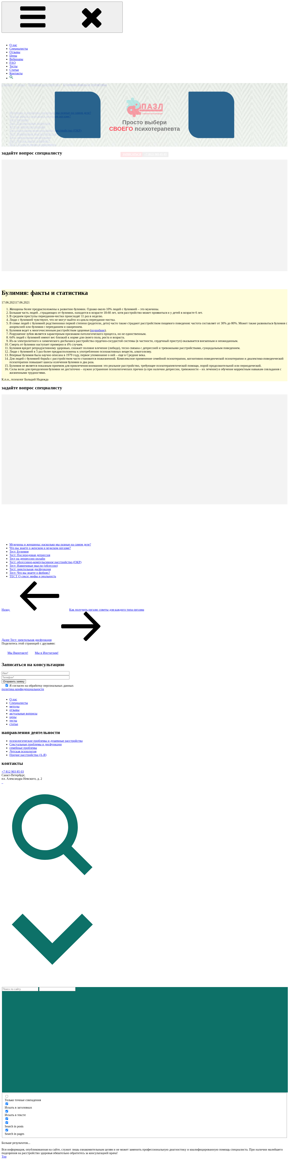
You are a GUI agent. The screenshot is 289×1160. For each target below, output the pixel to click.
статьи (13, 724)
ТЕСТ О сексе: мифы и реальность (32, 576)
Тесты (13, 66)
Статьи (14, 69)
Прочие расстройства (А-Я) (27, 755)
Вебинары (16, 59)
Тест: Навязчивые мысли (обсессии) (33, 565)
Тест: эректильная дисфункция (30, 569)
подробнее (98, 330)
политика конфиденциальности (23, 689)
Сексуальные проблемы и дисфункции (35, 744)
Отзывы (14, 52)
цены (13, 717)
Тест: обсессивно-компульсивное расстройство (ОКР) (45, 562)
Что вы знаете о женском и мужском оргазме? (40, 548)
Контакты (16, 73)
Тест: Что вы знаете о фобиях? (29, 572)
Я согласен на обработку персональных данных (38, 687)
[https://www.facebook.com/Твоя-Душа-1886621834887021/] (2, 782)
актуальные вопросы (23, 713)
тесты (13, 720)
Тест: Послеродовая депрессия (29, 555)
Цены (13, 55)
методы (14, 706)
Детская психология (22, 751)
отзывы (14, 710)
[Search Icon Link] (11, 78)
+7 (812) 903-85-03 (155, 154)
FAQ (12, 62)
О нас (13, 45)
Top (4, 1156)
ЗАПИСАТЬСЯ (131, 154)
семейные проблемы (23, 748)
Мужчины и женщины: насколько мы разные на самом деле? (50, 544)
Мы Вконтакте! (17, 652)
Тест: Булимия (19, 551)
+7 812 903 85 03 (13, 771)
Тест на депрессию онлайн (27, 558)
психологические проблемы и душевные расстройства (46, 740)
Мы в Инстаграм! (46, 652)
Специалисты (18, 48)
